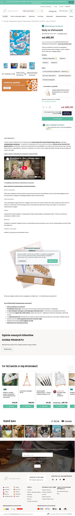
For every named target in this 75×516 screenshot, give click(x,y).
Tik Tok (56, 421)
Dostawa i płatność (50, 101)
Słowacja (7, 489)
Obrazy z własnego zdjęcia (33, 492)
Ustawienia (21, 261)
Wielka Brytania (8, 496)
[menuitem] (4, 16)
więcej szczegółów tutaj (64, 44)
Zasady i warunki (46, 489)
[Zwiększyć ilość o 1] (49, 107)
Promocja (29, 496)
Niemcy (6, 494)
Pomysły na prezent (32, 501)
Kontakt (61, 6)
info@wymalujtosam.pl (37, 479)
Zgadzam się (52, 261)
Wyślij (37, 466)
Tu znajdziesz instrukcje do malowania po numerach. (19, 183)
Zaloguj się (52, 11)
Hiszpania (17, 494)
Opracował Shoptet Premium (55, 513)
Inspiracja (29, 494)
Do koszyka (58, 119)
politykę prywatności (36, 461)
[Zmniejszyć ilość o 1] (42, 107)
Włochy (17, 491)
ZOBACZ (70, 2)
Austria (17, 496)
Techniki (29, 489)
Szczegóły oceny (62, 33)
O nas (54, 6)
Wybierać (11, 406)
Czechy (6, 487)
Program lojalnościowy (47, 499)
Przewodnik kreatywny (62, 491)
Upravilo (66, 513)
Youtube (67, 421)
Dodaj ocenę (7, 349)
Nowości (29, 499)
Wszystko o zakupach (45, 6)
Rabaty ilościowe (46, 496)
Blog (57, 493)
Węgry (16, 487)
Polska (6, 491)
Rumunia (17, 489)
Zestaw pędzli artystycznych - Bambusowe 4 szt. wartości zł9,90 (60, 92)
